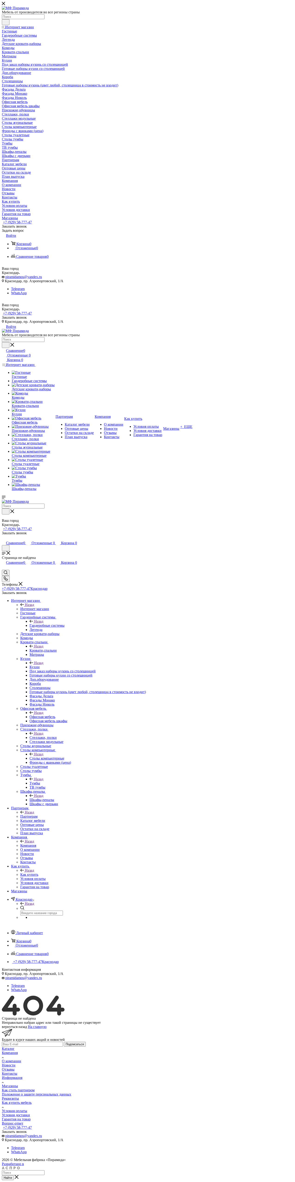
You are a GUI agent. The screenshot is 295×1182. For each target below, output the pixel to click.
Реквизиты (10, 1098)
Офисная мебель (42, 717)
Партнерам (29, 816)
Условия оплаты (14, 1111)
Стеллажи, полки (43, 737)
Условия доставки (16, 1115)
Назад (29, 605)
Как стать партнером (18, 1090)
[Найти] (5, 22)
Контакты (9, 1073)
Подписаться (75, 1044)
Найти (8, 1177)
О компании (11, 1061)
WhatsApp (19, 293)
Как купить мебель (17, 1103)
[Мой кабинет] (4, 538)
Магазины (10, 1086)
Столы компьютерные (47, 758)
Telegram (18, 289)
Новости (8, 1065)
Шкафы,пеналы (42, 800)
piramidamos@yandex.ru (23, 277)
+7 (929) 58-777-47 (17, 222)
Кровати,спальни (43, 650)
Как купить (29, 874)
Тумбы (35, 783)
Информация (12, 1078)
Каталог (8, 1049)
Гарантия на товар (16, 1119)
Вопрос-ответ (12, 1123)
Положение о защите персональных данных (36, 1094)
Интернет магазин (34, 609)
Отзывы (8, 1069)
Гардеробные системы (47, 625)
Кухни (35, 667)
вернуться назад (14, 1027)
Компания (28, 845)
